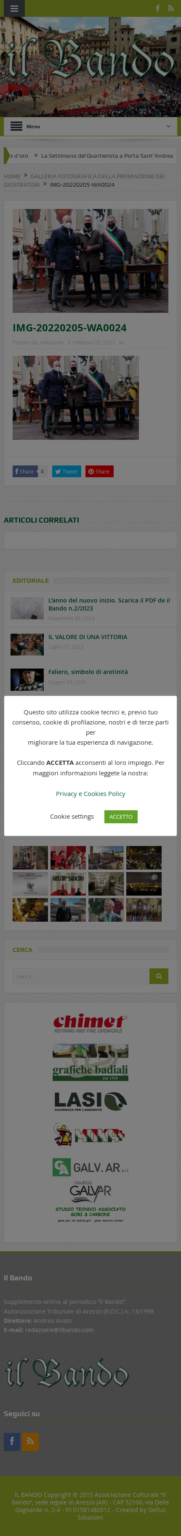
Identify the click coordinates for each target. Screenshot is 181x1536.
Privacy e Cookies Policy (90, 793)
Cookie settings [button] (72, 816)
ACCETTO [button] (121, 816)
